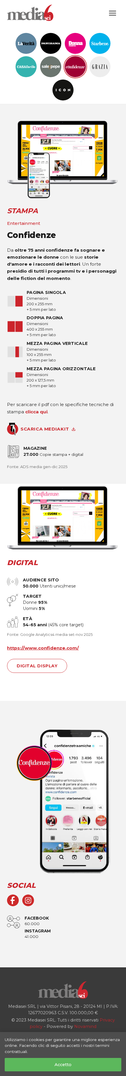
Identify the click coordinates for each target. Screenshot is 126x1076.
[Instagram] (28, 900)
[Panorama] (50, 43)
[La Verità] (26, 43)
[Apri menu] (112, 12)
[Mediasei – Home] (30, 13)
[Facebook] (13, 900)
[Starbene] (99, 43)
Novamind (85, 1026)
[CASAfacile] (26, 66)
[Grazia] (99, 66)
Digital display (37, 665)
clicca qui (36, 411)
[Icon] (63, 90)
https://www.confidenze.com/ (43, 648)
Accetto (63, 1064)
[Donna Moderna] (75, 43)
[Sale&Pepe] (50, 66)
